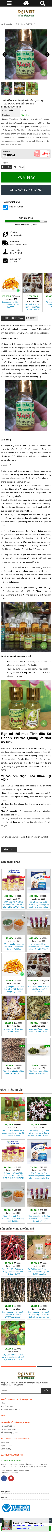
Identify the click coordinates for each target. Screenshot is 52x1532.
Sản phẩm (5, 1492)
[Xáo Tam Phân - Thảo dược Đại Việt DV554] (38, 1015)
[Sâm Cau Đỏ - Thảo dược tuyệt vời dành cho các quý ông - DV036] (13, 1255)
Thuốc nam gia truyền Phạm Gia (16, 1400)
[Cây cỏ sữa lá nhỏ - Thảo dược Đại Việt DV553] (13, 1057)
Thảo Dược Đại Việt (24, 24)
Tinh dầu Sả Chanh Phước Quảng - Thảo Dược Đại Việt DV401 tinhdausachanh (22, 103)
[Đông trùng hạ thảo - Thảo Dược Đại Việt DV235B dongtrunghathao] (11, 290)
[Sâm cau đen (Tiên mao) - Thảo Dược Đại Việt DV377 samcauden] (13, 1298)
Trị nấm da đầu (7, 1406)
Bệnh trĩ (4, 1403)
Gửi (46, 1391)
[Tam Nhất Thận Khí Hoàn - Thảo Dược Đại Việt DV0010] (32, 292)
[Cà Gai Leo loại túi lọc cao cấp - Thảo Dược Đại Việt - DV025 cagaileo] (39, 1255)
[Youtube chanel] (11, 1478)
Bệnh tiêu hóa (6, 1446)
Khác (3, 1416)
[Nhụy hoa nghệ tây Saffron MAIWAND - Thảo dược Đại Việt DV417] (38, 931)
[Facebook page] (4, 1478)
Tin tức (4, 1497)
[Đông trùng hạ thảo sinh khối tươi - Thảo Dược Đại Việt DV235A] (13, 931)
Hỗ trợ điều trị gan (8, 1426)
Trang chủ (7, 24)
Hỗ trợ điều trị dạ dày (9, 1433)
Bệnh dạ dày (6, 1449)
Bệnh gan (5, 1442)
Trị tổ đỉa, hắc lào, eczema (11, 1410)
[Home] (26, 13)
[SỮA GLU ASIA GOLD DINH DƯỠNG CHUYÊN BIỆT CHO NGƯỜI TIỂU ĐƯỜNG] (13, 888)
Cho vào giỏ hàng (26, 190)
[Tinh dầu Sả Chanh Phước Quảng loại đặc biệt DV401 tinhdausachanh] (13, 1117)
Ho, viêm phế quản (8, 1429)
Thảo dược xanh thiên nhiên (15, 1439)
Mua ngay (26, 177)
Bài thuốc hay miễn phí (12, 1455)
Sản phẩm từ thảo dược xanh (15, 1422)
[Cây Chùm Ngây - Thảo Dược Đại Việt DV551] (38, 1057)
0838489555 (16, 206)
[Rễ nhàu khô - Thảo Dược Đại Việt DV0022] (13, 1015)
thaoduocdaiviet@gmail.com (17, 1470)
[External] (25, 1508)
